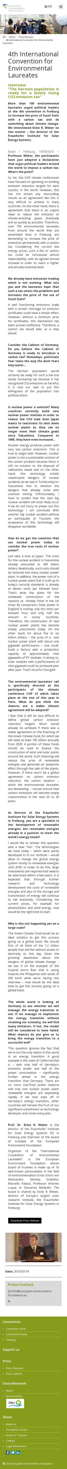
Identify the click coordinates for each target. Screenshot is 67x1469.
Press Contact (14, 1373)
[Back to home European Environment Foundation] (14, 8)
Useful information (17, 1334)
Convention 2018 (16, 1328)
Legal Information (16, 1446)
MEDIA (12, 37)
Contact (10, 1440)
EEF (4, 37)
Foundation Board (16, 1429)
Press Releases (25, 37)
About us (11, 1424)
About (9, 1390)
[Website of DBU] (13, 1403)
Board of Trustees (16, 1435)
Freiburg (10, 1339)
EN (49, 6)
